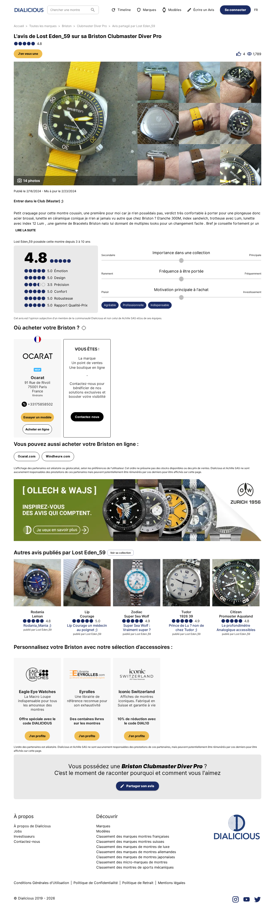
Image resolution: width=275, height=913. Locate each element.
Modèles (174, 10)
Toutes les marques (43, 26)
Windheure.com (58, 456)
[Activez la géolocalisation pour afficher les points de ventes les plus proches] (83, 328)
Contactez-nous (87, 417)
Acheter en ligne (37, 429)
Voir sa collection (120, 552)
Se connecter (235, 10)
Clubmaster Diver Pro (92, 26)
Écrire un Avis (203, 10)
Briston (67, 26)
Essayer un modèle (37, 417)
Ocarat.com (26, 456)
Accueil (19, 26)
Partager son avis (140, 786)
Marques (149, 10)
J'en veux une (28, 53)
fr (256, 10)
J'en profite (37, 736)
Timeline (124, 10)
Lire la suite (25, 230)
